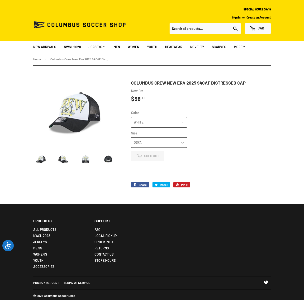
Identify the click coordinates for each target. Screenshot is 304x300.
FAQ (97, 230)
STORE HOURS (105, 260)
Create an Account (259, 17)
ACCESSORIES (43, 267)
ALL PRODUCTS (44, 230)
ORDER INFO (104, 242)
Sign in (236, 17)
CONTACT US (104, 254)
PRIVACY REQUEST (46, 283)
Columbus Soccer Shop (59, 296)
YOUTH (152, 47)
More (238, 47)
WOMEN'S (40, 254)
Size (134, 133)
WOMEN (133, 47)
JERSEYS (96, 47)
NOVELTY (197, 47)
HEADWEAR (173, 47)
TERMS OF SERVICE (76, 283)
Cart (261, 28)
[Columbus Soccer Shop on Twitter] (266, 283)
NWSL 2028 (72, 47)
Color (135, 113)
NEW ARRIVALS (44, 47)
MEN (117, 47)
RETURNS (102, 248)
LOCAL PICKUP (106, 236)
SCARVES (219, 47)
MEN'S (37, 248)
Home (37, 59)
